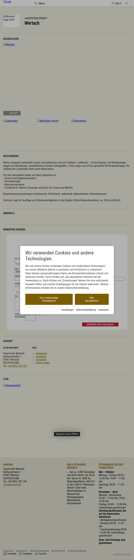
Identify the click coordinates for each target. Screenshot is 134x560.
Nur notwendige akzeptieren (49, 299)
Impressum (103, 309)
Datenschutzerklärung (86, 309)
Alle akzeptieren (92, 299)
